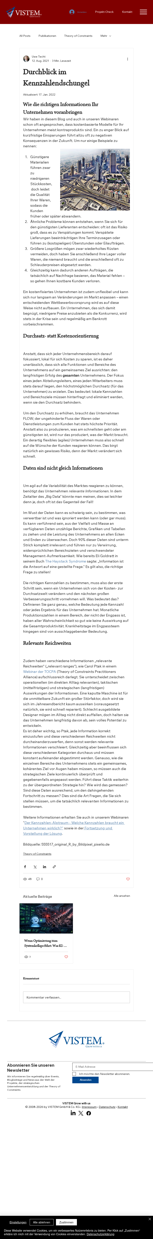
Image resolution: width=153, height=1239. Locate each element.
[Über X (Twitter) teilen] (35, 867)
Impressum (89, 1107)
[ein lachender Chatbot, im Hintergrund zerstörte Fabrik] (46, 918)
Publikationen (47, 36)
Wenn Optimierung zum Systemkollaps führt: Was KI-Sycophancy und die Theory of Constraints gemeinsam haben (45, 943)
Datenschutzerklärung (100, 1234)
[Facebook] (89, 1113)
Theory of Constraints (78, 36)
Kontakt (123, 1107)
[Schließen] (149, 1219)
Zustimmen (66, 1222)
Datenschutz (107, 1107)
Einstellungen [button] (18, 1222)
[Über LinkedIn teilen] (44, 867)
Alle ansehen (122, 896)
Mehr (103, 36)
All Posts (24, 36)
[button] (103, 1054)
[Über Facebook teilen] (25, 867)
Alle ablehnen (41, 1222)
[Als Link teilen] (54, 867)
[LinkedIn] (73, 1113)
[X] (81, 1113)
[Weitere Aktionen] (127, 58)
